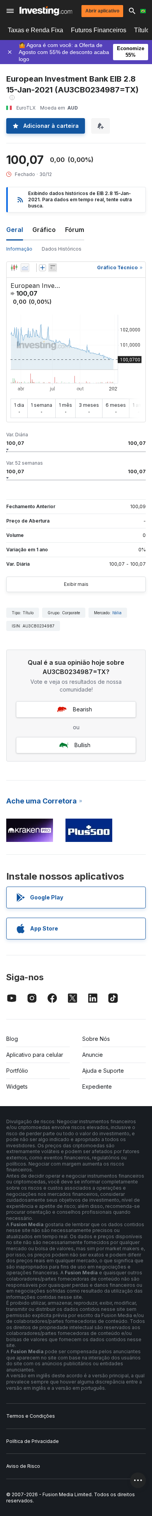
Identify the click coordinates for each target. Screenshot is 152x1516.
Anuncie (92, 1054)
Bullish (82, 745)
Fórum (74, 229)
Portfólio (17, 1070)
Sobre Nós (96, 1038)
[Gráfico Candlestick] (14, 267)
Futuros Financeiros (98, 30)
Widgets (17, 1086)
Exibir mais (76, 584)
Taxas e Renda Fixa (35, 30)
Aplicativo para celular (34, 1054)
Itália (117, 612)
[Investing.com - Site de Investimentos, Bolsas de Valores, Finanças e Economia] (45, 11)
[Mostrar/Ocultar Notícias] (52, 267)
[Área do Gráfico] (25, 267)
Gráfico (44, 229)
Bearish (82, 709)
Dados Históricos (61, 249)
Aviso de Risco (23, 1466)
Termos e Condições (30, 1416)
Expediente (97, 1086)
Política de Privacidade (32, 1441)
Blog (12, 1038)
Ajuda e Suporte (103, 1070)
